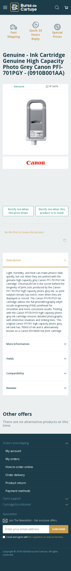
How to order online (19, 467)
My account (13, 451)
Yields (10, 358)
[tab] (35, 260)
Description (13, 260)
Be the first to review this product (24, 232)
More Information (17, 344)
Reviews (11, 388)
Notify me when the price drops (18, 211)
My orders (12, 459)
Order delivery (15, 475)
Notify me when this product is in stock (52, 211)
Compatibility (15, 373)
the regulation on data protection (45, 537)
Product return (15, 483)
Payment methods (17, 491)
